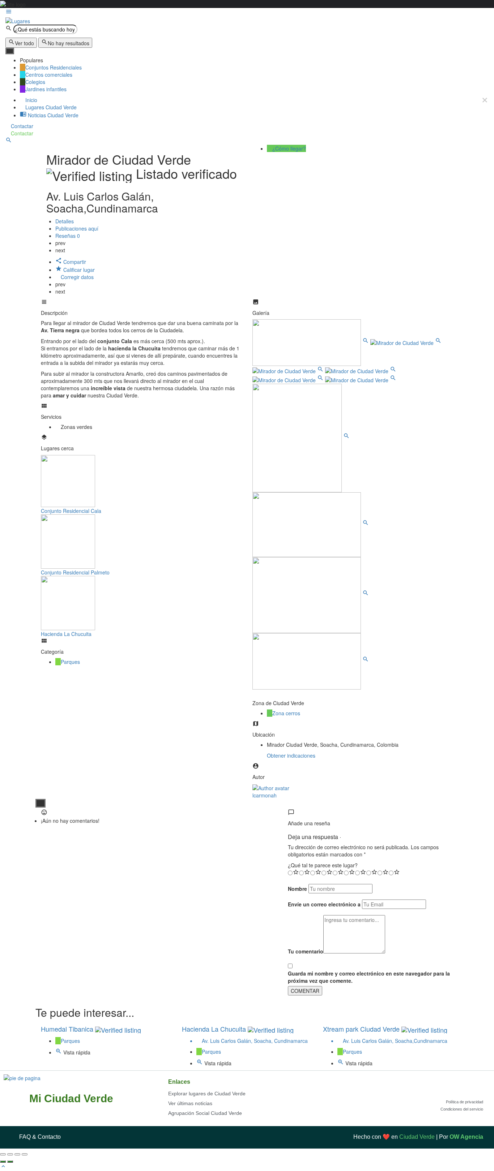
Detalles (64, 221)
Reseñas (67, 235)
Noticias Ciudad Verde (52, 115)
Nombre (297, 888)
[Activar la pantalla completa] (17, 1154)
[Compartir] (10, 1154)
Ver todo (24, 43)
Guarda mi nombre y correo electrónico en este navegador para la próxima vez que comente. (369, 977)
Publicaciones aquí (77, 228)
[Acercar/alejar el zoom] (24, 1154)
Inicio (30, 100)
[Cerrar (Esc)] (3, 1154)
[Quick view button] (59, 1052)
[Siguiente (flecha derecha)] (10, 1162)
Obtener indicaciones (291, 755)
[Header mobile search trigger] (8, 141)
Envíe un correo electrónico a (324, 904)
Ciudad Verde (417, 1137)
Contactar (21, 126)
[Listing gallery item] (311, 341)
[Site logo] (17, 20)
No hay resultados (68, 43)
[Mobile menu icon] (247, 12)
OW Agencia (466, 1137)
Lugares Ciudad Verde (50, 107)
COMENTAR (305, 990)
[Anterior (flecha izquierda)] (3, 1162)
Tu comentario (305, 951)
